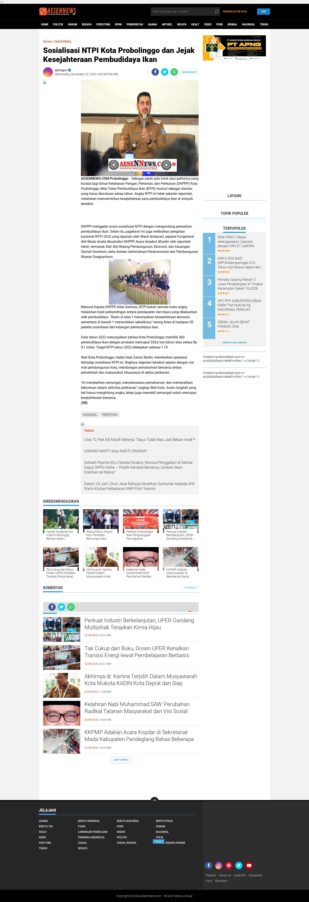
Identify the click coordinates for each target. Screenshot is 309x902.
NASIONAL (63, 42)
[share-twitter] (164, 72)
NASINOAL (248, 24)
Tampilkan (189, 587)
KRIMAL (232, 24)
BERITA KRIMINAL (89, 821)
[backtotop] (154, 801)
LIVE (263, 11)
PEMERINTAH (135, 24)
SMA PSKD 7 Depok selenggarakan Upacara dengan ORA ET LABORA (236, 241)
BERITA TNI (46, 826)
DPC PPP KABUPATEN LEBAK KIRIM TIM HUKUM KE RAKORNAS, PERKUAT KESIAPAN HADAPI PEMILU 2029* (239, 305)
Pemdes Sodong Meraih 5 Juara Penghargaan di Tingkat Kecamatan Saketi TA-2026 (240, 284)
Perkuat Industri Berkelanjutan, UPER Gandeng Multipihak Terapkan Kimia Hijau (139, 624)
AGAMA (152, 24)
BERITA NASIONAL (128, 821)
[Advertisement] (121, 779)
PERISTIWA (103, 24)
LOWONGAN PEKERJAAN (92, 831)
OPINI (118, 24)
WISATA (181, 24)
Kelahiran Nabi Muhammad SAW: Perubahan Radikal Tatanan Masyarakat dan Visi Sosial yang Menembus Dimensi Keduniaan (137, 711)
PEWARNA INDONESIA (91, 837)
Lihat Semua (121, 759)
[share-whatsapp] (174, 72)
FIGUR (81, 826)
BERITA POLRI (164, 821)
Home (44, 24)
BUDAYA (87, 24)
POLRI (159, 837)
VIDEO (207, 24)
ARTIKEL (167, 24)
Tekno (264, 24)
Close (158, 841)
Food (219, 24)
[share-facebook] (155, 72)
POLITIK (58, 24)
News (42, 837)
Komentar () (189, 72)
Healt (195, 24)
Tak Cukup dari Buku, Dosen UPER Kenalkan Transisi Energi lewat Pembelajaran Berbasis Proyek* (137, 655)
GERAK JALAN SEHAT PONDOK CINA (234, 324)
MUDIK (121, 831)
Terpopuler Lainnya (234, 342)
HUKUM (72, 24)
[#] (234, 47)
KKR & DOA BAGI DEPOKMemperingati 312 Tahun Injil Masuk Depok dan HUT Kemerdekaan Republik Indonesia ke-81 (239, 262)
